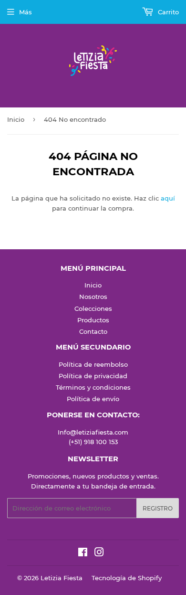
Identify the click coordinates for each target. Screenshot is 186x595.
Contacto (93, 331)
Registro (158, 508)
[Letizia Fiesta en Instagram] (99, 553)
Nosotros (93, 296)
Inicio (15, 119)
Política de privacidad (93, 376)
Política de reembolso (93, 364)
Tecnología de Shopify (127, 578)
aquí (168, 198)
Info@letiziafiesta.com (93, 432)
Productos (93, 320)
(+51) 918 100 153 (93, 442)
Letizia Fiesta (62, 578)
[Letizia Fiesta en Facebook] (83, 553)
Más (25, 12)
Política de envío (93, 399)
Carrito (167, 12)
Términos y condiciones (93, 387)
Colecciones (93, 308)
